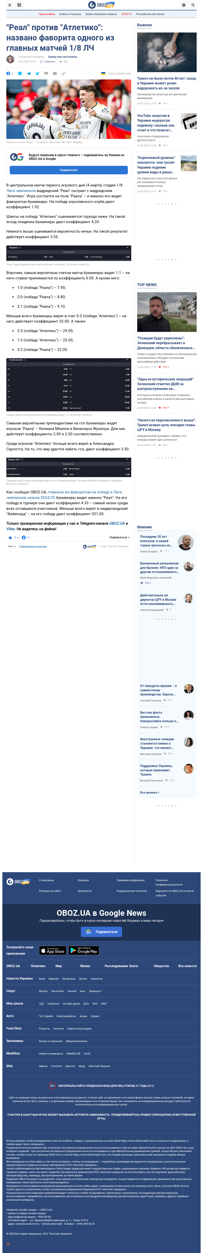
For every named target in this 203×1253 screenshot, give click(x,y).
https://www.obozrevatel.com (137, 1140)
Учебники (53, 1003)
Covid (87, 1053)
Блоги (133, 966)
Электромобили (66, 1016)
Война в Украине (70, 14)
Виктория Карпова (150, 754)
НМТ (104, 1003)
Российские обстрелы (150, 14)
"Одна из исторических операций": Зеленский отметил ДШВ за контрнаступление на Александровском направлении (165, 384)
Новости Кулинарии (79, 1028)
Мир (59, 966)
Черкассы (97, 978)
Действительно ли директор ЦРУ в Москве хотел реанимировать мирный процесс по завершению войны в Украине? (158, 599)
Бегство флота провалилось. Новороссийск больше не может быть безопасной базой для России (159, 717)
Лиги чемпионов (21, 190)
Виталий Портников (151, 780)
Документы (85, 890)
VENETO (126, 14)
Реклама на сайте (50, 890)
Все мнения (148, 792)
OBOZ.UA (117, 523)
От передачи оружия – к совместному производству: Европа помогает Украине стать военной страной (158, 690)
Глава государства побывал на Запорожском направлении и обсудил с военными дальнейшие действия (166, 357)
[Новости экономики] (89, 547)
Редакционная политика (33, 546)
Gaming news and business (62, 56)
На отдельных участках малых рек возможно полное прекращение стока (157, 182)
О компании (46, 880)
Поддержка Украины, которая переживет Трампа (156, 770)
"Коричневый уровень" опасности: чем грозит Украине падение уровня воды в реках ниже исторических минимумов (156, 165)
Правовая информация (131, 880)
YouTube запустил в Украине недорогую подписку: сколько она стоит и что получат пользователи (155, 123)
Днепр (83, 978)
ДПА (86, 1003)
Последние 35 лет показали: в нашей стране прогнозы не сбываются (155, 541)
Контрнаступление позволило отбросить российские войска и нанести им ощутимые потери (165, 398)
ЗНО (95, 1003)
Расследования (116, 966)
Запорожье (69, 978)
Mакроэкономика (76, 1041)
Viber (10, 529)
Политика (38, 966)
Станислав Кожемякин (31, 56)
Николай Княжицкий (152, 610)
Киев (42, 978)
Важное (144, 25)
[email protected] (52, 1223)
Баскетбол (57, 991)
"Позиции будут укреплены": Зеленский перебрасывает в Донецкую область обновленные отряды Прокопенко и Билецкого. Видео (165, 343)
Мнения (144, 527)
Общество (161, 966)
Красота (70, 1066)
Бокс (83, 991)
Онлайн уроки (71, 1003)
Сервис (95, 1016)
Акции (83, 1016)
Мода (82, 1066)
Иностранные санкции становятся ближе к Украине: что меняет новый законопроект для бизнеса (159, 743)
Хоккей (72, 991)
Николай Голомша (150, 700)
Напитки (58, 1028)
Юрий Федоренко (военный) (155, 577)
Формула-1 (95, 991)
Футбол (43, 991)
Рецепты (44, 1028)
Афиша (43, 1066)
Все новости (187, 966)
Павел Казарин (149, 551)
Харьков (53, 978)
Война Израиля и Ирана (101, 14)
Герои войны (46, 14)
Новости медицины (51, 1053)
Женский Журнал (99, 1066)
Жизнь (85, 966)
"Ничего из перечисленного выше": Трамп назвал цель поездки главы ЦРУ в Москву (166, 425)
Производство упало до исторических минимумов (162, 96)
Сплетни (56, 1066)
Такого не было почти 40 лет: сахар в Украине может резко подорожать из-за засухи (166, 83)
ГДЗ (41, 1003)
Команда (83, 880)
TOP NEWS (147, 284)
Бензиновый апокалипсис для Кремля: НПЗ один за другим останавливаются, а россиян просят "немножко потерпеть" (159, 568)
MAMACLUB (73, 1053)
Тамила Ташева (149, 727)
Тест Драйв (46, 1016)
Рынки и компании (50, 1041)
